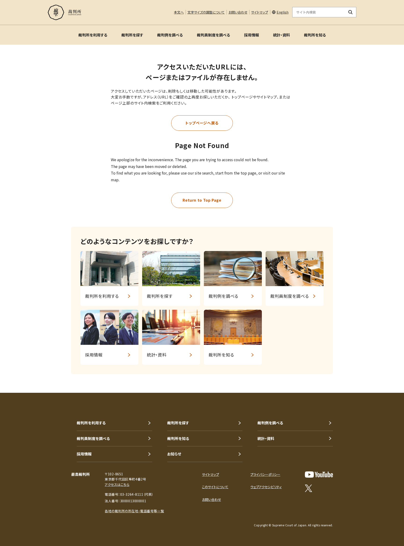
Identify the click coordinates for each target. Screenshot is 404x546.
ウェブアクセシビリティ (266, 486)
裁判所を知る (315, 35)
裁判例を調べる (170, 35)
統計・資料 (281, 35)
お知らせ (174, 454)
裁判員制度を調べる (213, 35)
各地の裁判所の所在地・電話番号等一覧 (134, 511)
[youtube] (319, 474)
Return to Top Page (202, 200)
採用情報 (251, 35)
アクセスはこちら (117, 484)
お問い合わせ (237, 12)
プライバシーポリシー (265, 474)
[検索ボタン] (350, 12)
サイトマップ (259, 12)
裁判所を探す (132, 35)
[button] (387, 375)
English (283, 12)
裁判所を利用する (92, 35)
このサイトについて (215, 486)
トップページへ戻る (202, 123)
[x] (308, 488)
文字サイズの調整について (206, 12)
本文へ (179, 12)
